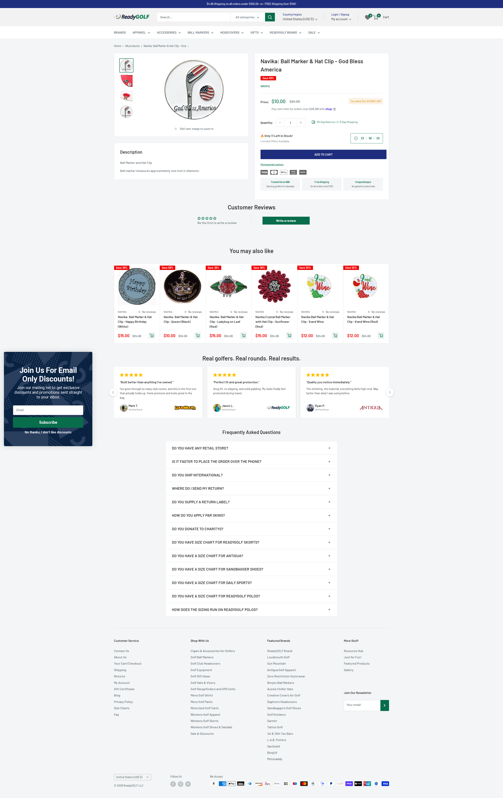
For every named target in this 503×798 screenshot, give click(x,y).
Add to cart (323, 154)
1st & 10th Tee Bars (280, 733)
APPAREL (139, 32)
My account (339, 19)
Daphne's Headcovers (282, 702)
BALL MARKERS (198, 32)
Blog (117, 695)
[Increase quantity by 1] (301, 122)
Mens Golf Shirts (202, 695)
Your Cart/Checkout (127, 663)
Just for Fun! (353, 657)
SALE (312, 32)
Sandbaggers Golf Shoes (284, 708)
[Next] (389, 303)
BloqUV (272, 752)
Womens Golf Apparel (205, 714)
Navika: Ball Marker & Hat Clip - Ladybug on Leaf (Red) (227, 321)
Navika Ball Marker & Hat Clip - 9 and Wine (317, 319)
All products (132, 46)
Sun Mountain (276, 663)
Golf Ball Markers (202, 657)
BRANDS (120, 32)
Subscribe (48, 422)
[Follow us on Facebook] (173, 784)
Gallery (348, 670)
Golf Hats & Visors (203, 682)
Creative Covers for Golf (283, 695)
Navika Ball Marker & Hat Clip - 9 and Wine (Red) (363, 319)
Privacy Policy (123, 702)
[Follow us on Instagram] (180, 784)
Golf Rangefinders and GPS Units (213, 689)
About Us (120, 657)
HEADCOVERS (229, 32)
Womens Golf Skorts (204, 721)
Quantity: (267, 122)
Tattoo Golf (275, 727)
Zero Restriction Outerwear (286, 676)
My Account (122, 682)
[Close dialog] (87, 356)
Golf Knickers (276, 714)
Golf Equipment (201, 670)
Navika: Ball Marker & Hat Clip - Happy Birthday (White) (135, 321)
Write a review (286, 220)
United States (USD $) (129, 777)
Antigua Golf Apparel (281, 670)
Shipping (120, 670)
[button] (113, 392)
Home (117, 46)
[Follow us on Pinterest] (188, 784)
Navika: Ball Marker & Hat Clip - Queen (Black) (181, 319)
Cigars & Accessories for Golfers (213, 651)
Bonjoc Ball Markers (280, 682)
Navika (265, 86)
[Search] (270, 17)
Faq (116, 714)
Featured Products (357, 663)
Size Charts (121, 708)
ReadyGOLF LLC (133, 785)
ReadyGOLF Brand (279, 651)
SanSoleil (273, 746)
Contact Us (121, 651)
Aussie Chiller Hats (280, 689)
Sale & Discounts (202, 733)
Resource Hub (353, 651)
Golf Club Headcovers (205, 663)
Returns (119, 676)
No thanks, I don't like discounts (48, 432)
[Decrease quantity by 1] (280, 122)
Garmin (272, 721)
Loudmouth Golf (278, 657)
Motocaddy (274, 759)
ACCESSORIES (166, 32)
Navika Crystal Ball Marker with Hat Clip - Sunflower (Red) (272, 321)
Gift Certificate (124, 689)
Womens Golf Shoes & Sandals (211, 727)
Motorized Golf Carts (205, 708)
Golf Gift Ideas (200, 676)
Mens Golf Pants (202, 702)
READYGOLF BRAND (283, 32)
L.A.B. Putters (276, 740)
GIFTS (255, 32)
